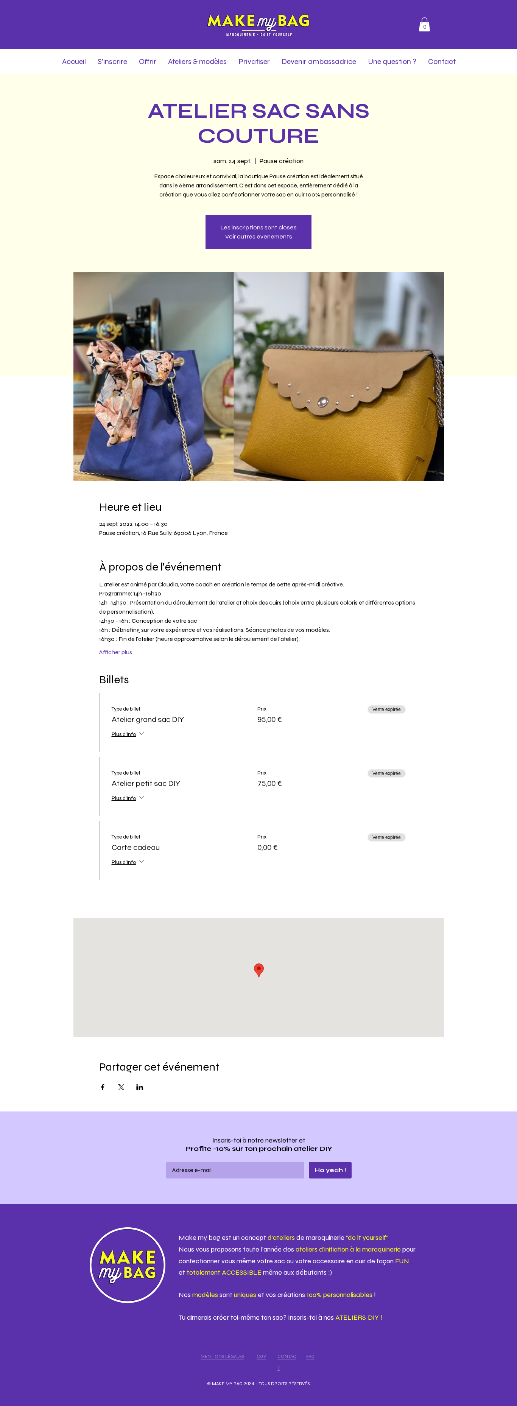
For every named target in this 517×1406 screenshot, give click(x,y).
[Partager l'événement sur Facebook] (102, 1087)
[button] (424, 24)
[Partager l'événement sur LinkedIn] (139, 1087)
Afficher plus (115, 652)
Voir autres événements (258, 237)
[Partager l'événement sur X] (121, 1087)
